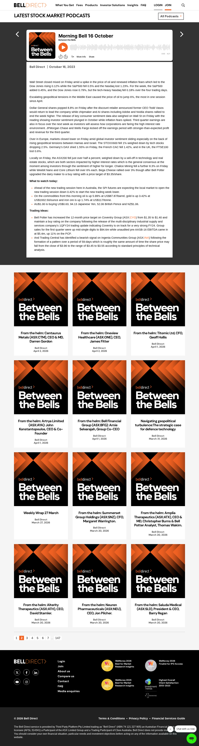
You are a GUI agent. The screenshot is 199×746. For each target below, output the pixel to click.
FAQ (60, 686)
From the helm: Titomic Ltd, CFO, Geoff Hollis (158, 335)
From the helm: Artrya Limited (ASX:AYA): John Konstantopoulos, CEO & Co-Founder (41, 427)
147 (57, 638)
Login (61, 661)
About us (64, 671)
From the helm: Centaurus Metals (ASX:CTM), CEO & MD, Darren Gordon (41, 337)
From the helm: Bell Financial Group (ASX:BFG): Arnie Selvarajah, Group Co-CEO (99, 425)
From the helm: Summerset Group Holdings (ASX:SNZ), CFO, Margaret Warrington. (99, 517)
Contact (63, 681)
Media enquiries (69, 691)
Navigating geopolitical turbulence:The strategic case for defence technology (158, 425)
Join (60, 666)
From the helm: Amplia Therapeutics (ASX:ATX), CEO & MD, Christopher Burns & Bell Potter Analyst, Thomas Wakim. (158, 519)
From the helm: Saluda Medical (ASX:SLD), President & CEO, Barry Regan (158, 609)
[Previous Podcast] (181, 34)
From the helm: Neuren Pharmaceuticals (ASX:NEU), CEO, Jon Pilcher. (99, 609)
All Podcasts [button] (169, 16)
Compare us (66, 676)
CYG (133, 217)
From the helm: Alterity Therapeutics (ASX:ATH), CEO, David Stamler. (41, 609)
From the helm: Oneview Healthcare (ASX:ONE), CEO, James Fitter (99, 337)
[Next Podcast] (17, 34)
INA (146, 237)
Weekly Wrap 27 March (40, 513)
